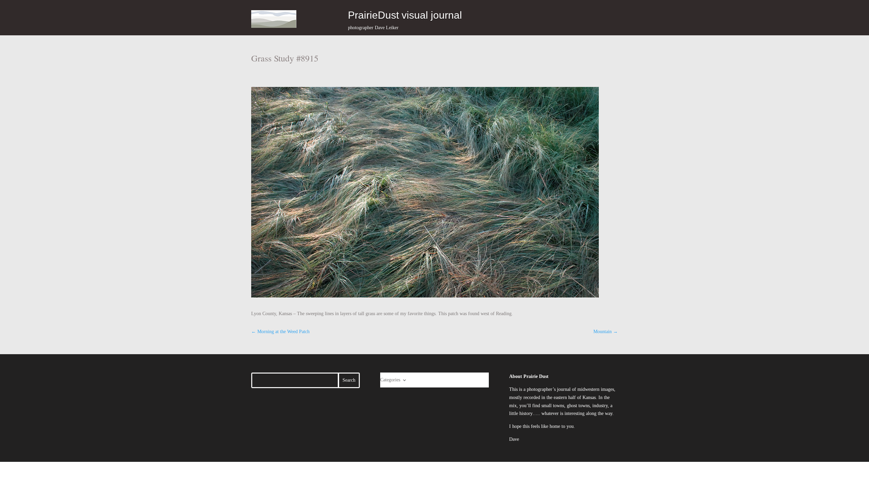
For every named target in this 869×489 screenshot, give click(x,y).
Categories (390, 379)
